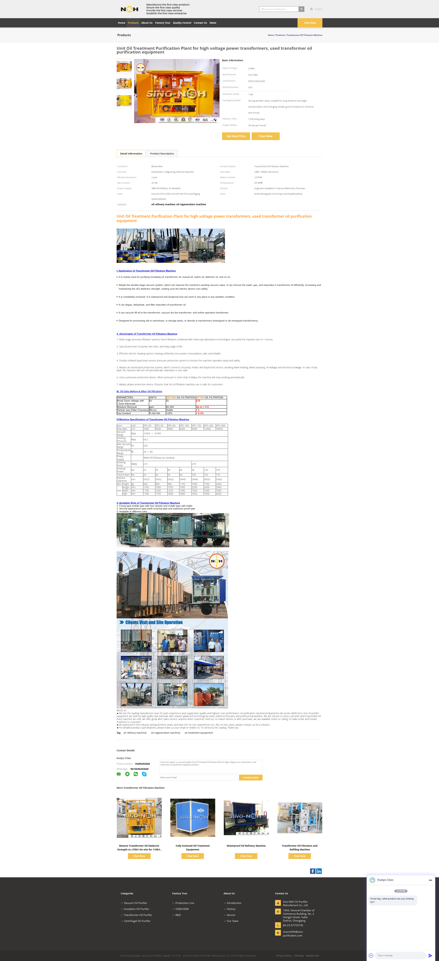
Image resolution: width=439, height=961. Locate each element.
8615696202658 (140, 769)
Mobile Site (312, 955)
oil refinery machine (134, 732)
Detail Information (131, 153)
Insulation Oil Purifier (136, 909)
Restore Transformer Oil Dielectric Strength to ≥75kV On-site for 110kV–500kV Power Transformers (139, 849)
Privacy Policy (284, 955)
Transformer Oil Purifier (138, 915)
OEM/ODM (182, 909)
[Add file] (371, 955)
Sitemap (299, 955)
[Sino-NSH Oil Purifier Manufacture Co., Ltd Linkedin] (319, 871)
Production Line (184, 903)
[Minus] (430, 880)
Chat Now (310, 22)
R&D (178, 915)
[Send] (430, 955)
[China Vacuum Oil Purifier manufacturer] (129, 9)
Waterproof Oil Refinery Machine (246, 845)
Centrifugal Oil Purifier (137, 921)
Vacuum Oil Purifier (135, 903)
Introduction (234, 903)
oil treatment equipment (199, 732)
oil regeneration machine (165, 732)
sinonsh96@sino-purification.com (293, 933)
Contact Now (251, 777)
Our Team (232, 921)
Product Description (162, 153)
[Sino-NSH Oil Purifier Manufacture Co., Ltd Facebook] (313, 871)
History (231, 909)
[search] (301, 9)
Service (231, 915)
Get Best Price (236, 136)
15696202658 (142, 763)
